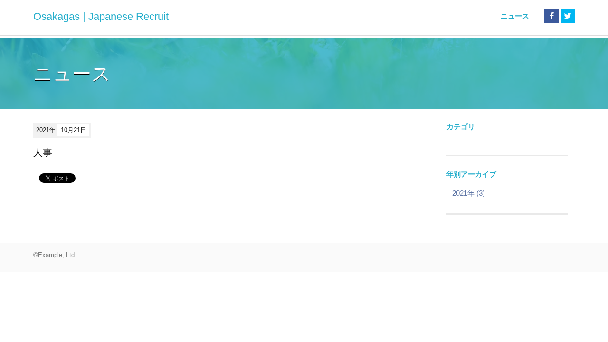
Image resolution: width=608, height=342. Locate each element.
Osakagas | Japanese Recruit (101, 16)
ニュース (515, 16)
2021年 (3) (468, 193)
